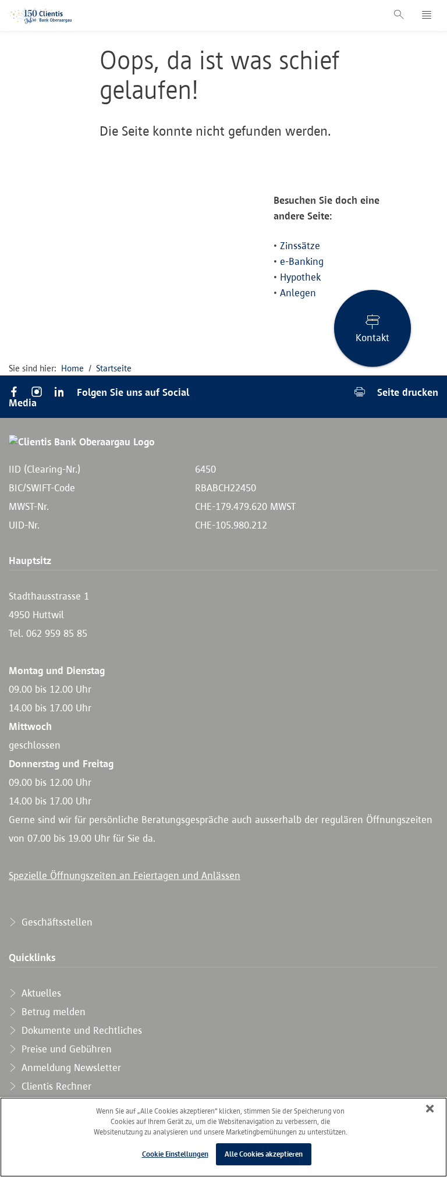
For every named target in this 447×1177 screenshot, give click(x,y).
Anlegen (298, 293)
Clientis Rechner (55, 1086)
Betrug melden (52, 1012)
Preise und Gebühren (65, 1049)
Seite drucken (406, 392)
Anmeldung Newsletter (70, 1067)
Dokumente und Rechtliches (80, 1030)
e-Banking (302, 261)
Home (72, 368)
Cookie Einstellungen (175, 1154)
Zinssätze (300, 245)
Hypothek (300, 277)
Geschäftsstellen (56, 922)
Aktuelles (40, 993)
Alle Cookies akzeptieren (264, 1154)
